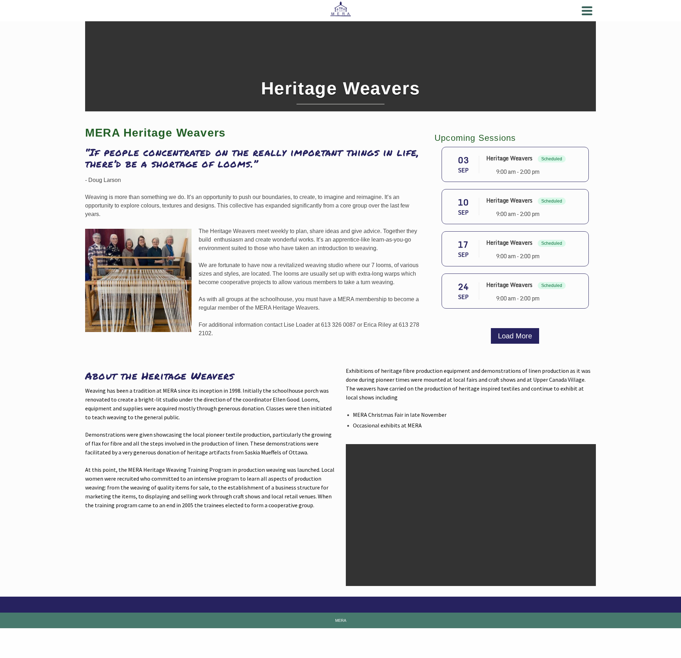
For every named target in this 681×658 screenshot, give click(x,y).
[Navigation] (587, 10)
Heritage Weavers (509, 158)
